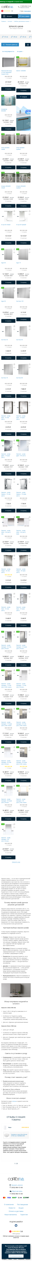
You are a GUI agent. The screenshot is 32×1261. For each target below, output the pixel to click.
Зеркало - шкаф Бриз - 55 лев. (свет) (5, 417)
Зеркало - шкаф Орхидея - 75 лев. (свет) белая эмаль (21, 685)
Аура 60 (3, 263)
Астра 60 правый (21, 224)
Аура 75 (18, 263)
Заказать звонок (17, 1185)
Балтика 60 (19, 339)
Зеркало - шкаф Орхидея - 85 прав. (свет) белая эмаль (6, 800)
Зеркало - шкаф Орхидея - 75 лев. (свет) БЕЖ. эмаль (6, 685)
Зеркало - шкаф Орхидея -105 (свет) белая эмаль (5, 839)
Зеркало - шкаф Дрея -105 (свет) (21, 454)
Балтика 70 (4, 378)
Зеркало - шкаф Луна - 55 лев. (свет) (5, 608)
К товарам (23, 97)
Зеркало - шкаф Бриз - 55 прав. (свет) (20, 417)
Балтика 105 (19, 301)
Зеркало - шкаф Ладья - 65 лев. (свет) (5, 570)
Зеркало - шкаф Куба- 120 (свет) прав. (21, 532)
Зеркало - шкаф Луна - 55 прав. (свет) (20, 608)
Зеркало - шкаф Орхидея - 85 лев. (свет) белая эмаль (6, 762)
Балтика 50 (4, 339)
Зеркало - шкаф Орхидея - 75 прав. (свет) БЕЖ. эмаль (6, 723)
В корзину (8, 89)
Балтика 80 (19, 378)
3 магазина (27, 11)
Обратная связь (17, 1191)
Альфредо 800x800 (4, 110)
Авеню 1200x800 (21, 70)
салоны (14, 1101)
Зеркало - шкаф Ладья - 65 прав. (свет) (21, 570)
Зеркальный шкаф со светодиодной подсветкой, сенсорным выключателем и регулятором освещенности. (6, 72)
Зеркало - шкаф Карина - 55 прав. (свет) (21, 494)
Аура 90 (3, 301)
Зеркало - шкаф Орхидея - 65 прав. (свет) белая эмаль (21, 646)
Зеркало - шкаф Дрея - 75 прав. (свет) (5, 455)
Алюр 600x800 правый (20, 148)
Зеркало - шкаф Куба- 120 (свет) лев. (6, 532)
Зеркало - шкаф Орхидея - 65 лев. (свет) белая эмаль (6, 646)
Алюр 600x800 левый (5, 148)
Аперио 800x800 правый (21, 187)
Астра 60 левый (5, 224)
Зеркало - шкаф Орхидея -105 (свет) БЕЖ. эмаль (21, 800)
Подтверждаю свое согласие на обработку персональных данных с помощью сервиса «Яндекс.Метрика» (16, 1251)
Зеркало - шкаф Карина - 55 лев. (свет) (6, 494)
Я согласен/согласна (16, 1256)
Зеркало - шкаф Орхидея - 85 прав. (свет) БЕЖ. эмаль (21, 762)
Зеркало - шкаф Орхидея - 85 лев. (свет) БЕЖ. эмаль (21, 723)
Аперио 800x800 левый (6, 187)
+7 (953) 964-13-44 (25, 6)
